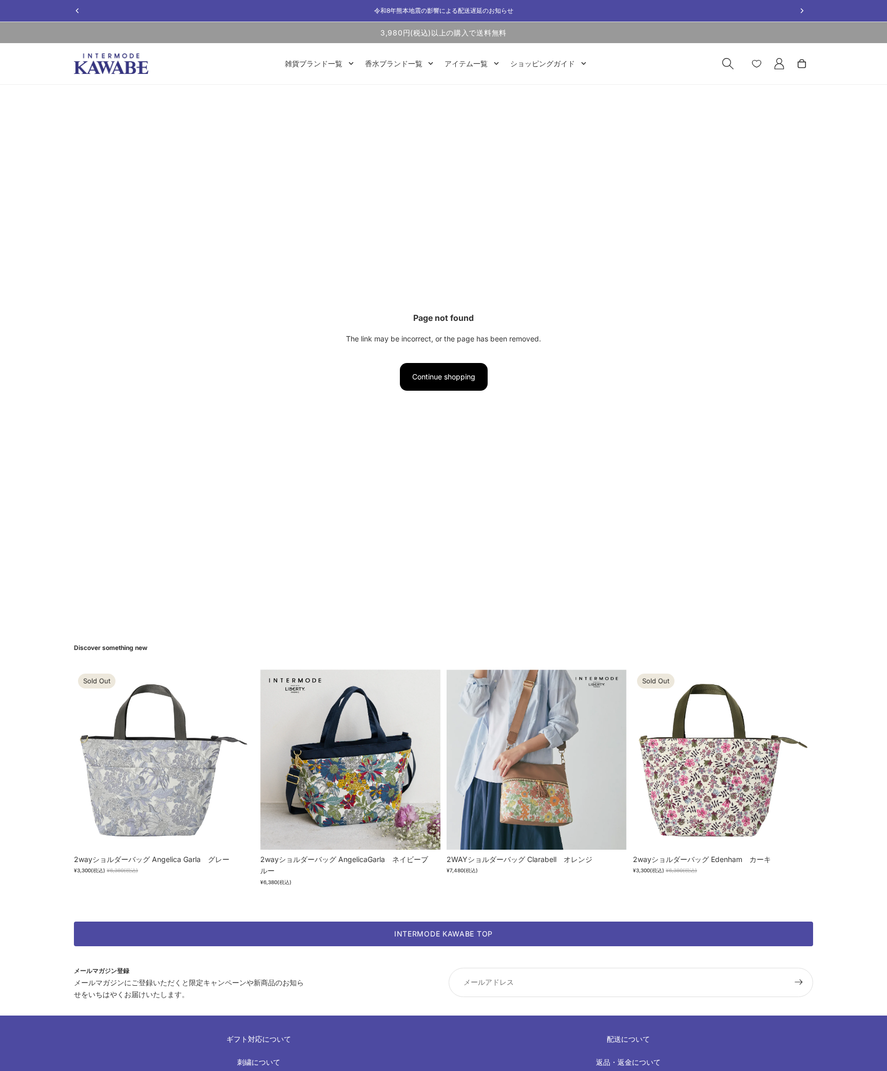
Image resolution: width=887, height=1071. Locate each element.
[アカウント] (779, 63)
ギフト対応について (258, 1039)
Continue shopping (443, 376)
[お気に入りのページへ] (756, 63)
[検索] (728, 63)
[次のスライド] (238, 759)
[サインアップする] (798, 982)
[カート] (801, 63)
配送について (628, 1039)
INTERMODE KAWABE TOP (443, 933)
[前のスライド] (89, 759)
